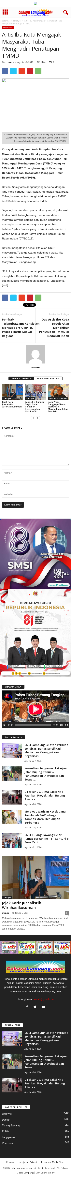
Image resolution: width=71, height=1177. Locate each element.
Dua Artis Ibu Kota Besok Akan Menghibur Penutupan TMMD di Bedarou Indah (54, 327)
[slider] (33, 725)
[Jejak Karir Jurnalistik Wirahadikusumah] (12, 392)
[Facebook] (28, 1007)
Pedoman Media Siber (53, 1162)
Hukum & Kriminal (58, 398)
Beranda (5, 20)
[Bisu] (61, 725)
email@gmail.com (44, 999)
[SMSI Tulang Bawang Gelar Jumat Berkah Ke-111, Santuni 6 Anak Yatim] (12, 840)
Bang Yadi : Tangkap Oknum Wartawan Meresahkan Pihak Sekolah (58, 406)
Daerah (6, 1119)
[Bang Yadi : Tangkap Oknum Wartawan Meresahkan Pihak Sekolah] (58, 392)
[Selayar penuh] (66, 725)
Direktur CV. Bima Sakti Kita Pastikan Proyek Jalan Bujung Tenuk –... (44, 795)
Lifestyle (17, 20)
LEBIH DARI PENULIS (48, 378)
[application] (35, 709)
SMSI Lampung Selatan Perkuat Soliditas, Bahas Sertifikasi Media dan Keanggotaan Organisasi (46, 750)
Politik (5, 1131)
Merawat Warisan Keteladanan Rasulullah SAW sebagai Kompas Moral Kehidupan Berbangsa (45, 817)
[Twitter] (36, 1007)
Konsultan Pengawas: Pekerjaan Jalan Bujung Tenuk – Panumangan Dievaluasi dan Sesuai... (46, 773)
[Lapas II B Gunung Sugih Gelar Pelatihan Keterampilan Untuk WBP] (35, 392)
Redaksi (10, 1162)
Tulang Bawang (11, 1125)
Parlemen (7, 1143)
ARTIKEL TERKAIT (21, 378)
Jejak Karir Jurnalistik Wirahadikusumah (12, 404)
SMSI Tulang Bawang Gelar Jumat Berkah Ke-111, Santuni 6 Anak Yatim (46, 838)
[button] (65, 12)
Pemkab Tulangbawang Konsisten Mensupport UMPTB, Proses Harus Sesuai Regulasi (20, 327)
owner (11, 62)
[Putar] (4, 725)
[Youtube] (43, 1007)
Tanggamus (8, 1137)
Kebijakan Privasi (28, 1162)
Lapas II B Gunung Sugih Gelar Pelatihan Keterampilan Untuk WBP (35, 406)
